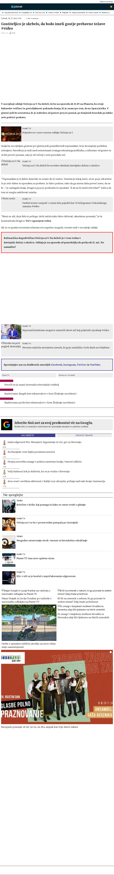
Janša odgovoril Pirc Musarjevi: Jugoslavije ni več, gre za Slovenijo (44, 442)
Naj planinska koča (11, 12)
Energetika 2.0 (27, 12)
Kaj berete (28, 435)
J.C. (7, 33)
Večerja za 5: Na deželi (67, 375)
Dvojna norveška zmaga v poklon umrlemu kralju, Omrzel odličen (45, 461)
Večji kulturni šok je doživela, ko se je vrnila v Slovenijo (39, 471)
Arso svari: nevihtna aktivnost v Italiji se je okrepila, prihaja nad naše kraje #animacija (56, 481)
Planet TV (5, 375)
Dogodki (65, 12)
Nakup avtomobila (78, 12)
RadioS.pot (106, 12)
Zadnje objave (84, 435)
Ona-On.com (40, 12)
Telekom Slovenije (106, 2)
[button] (2, 6)
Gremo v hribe (53, 12)
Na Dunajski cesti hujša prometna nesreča (31, 451)
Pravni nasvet (93, 12)
